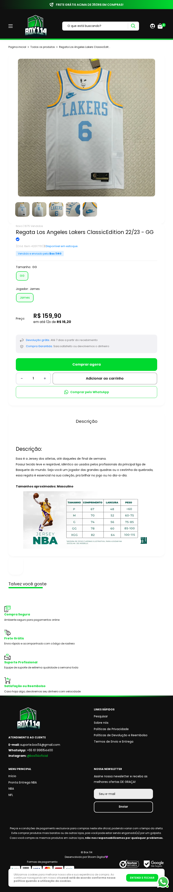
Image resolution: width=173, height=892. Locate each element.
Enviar (123, 806)
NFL (10, 795)
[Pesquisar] (133, 26)
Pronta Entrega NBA (22, 782)
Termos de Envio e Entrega (113, 741)
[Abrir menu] (10, 26)
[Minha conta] (152, 26)
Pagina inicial (17, 47)
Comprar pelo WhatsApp (89, 392)
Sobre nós (101, 723)
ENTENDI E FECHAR (142, 877)
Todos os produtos (42, 47)
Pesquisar (101, 716)
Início (12, 776)
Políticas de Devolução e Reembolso (120, 735)
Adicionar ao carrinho (105, 378)
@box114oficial (37, 756)
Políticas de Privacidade (111, 729)
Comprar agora (86, 364)
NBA (11, 788)
